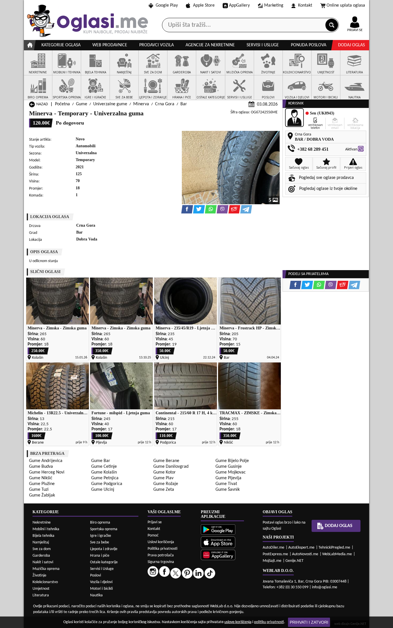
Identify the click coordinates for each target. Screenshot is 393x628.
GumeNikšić (40, 478)
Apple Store (204, 5)
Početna (62, 104)
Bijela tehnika (43, 536)
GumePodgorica (106, 484)
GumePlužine (42, 484)
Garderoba (41, 555)
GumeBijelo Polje (232, 461)
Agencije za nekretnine (210, 45)
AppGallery (239, 5)
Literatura (41, 595)
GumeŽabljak (42, 495)
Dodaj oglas (351, 45)
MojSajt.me (272, 561)
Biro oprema (100, 522)
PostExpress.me (275, 554)
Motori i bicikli (101, 589)
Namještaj (41, 542)
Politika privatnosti (163, 549)
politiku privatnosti (269, 622)
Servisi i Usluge (102, 569)
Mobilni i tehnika (46, 529)
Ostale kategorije (104, 562)
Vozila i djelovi (101, 582)
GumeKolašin (104, 472)
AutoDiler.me (273, 547)
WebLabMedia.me (337, 554)
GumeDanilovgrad (170, 466)
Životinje (39, 575)
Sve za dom (42, 549)
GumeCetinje (104, 466)
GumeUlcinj (102, 489)
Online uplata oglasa (346, 5)
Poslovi (95, 575)
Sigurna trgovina (161, 562)
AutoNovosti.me (305, 554)
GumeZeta (163, 489)
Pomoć (153, 535)
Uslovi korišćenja (161, 542)
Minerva (141, 104)
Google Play (167, 5)
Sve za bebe (99, 542)
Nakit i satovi (43, 562)
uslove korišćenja (237, 622)
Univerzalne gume (110, 104)
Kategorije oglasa (61, 45)
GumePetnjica (105, 478)
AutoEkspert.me (301, 547)
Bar (183, 104)
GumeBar (100, 461)
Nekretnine (42, 522)
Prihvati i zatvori (309, 622)
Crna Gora (164, 104)
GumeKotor (164, 472)
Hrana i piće (99, 555)
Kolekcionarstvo (45, 582)
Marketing (273, 5)
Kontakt (305, 5)
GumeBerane (166, 461)
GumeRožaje (165, 484)
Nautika (96, 595)
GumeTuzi (39, 489)
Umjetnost (41, 589)
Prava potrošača (161, 555)
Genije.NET (294, 561)
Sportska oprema (103, 529)
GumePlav (163, 478)
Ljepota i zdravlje (103, 549)
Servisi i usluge (263, 45)
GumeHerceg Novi (46, 472)
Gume (81, 104)
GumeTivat (226, 484)
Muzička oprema (46, 569)
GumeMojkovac (230, 472)
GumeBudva (41, 466)
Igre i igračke (100, 536)
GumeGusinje (228, 466)
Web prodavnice (109, 45)
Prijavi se (155, 522)
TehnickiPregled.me (334, 547)
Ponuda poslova (308, 45)
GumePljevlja (228, 478)
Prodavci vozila (156, 45)
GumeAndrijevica (45, 461)
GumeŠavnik (227, 489)
